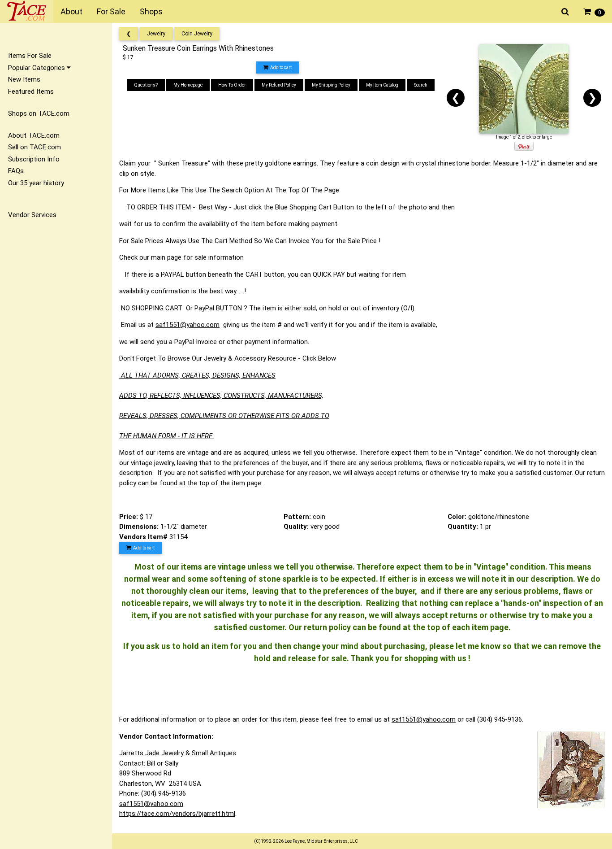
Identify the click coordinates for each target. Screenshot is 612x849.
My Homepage (188, 85)
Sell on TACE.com (34, 147)
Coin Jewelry (196, 33)
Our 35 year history (36, 183)
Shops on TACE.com (38, 113)
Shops (151, 11)
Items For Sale (30, 56)
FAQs (16, 171)
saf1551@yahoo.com (187, 325)
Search (420, 85)
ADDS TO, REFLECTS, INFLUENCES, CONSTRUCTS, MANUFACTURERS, (221, 396)
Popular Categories (37, 68)
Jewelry (156, 33)
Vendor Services (32, 215)
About (71, 11)
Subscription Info (34, 159)
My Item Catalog (382, 85)
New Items (24, 79)
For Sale (111, 11)
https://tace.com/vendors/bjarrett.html (177, 814)
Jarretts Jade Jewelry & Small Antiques (177, 753)
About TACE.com (34, 135)
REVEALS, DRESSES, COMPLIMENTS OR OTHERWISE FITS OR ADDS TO (224, 416)
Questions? (146, 85)
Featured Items (31, 91)
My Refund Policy (279, 85)
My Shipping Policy (331, 85)
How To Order (232, 85)
